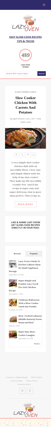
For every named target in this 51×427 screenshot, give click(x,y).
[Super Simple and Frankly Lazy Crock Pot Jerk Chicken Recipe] (13, 286)
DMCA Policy (36, 377)
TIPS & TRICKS (25, 41)
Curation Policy (24, 384)
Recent (17, 253)
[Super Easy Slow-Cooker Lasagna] (13, 338)
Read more (25, 204)
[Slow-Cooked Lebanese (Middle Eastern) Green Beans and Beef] (13, 322)
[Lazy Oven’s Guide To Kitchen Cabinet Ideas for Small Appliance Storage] (13, 267)
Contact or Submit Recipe (17, 377)
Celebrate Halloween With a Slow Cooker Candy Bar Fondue (28, 303)
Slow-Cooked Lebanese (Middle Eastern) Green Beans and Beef (30, 319)
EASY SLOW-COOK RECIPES (25, 37)
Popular (34, 253)
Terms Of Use (32, 381)
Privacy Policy (17, 381)
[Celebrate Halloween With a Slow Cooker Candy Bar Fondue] (13, 306)
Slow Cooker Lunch (25, 92)
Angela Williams (18, 119)
